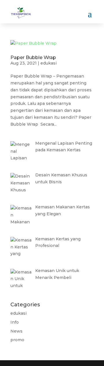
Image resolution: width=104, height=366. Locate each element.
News (16, 331)
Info (14, 322)
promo (17, 339)
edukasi (48, 63)
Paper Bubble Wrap (33, 57)
